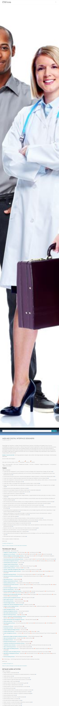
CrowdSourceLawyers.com (7, 543)
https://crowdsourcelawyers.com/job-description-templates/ (14, 545)
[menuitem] (56, 2)
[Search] (56, 2)
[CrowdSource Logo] (6, 2)
